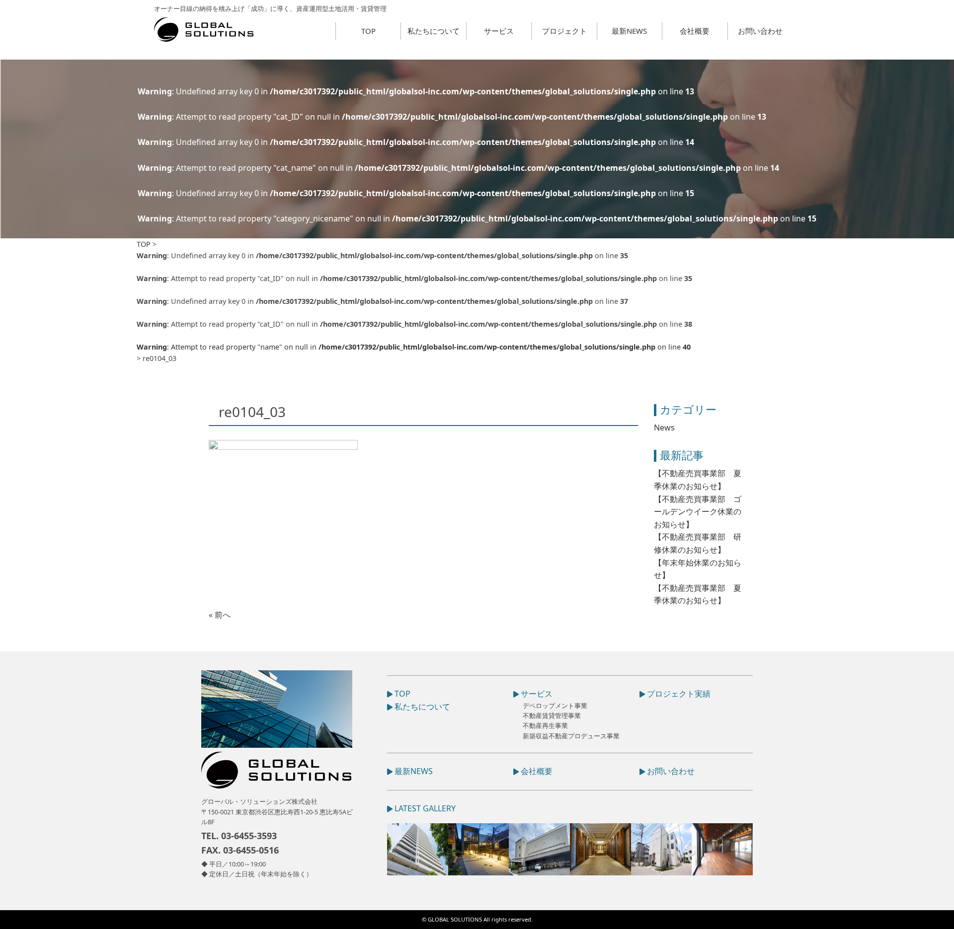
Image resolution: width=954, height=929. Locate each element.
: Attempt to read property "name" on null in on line (414, 347)
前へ (223, 614)
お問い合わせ (760, 31)
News (664, 427)
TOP (368, 31)
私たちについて (433, 31)
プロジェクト (564, 31)
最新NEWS (629, 31)
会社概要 (695, 31)
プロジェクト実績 (678, 693)
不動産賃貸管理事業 (552, 715)
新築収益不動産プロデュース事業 (571, 735)
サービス (499, 31)
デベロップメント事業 (555, 705)
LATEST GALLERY (424, 808)
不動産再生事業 (545, 725)
